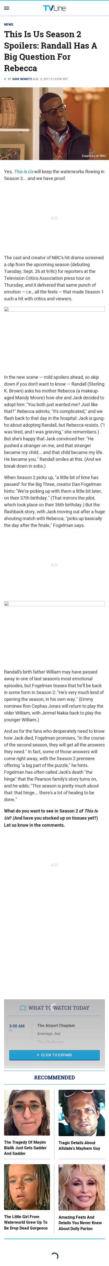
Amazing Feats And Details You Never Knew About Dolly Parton (80, 1223)
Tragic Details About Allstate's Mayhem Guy (79, 1145)
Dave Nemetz (22, 79)
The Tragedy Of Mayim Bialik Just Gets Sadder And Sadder (25, 1148)
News (8, 24)
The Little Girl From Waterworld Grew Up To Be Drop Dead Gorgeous (26, 1222)
